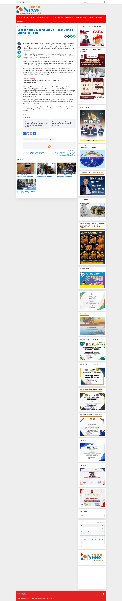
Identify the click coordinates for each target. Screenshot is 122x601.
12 (88, 534)
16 (102, 534)
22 (99, 537)
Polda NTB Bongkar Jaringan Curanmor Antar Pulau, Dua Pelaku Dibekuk (45, 175)
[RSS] (49, 146)
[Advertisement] (93, 577)
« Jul (81, 546)
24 (81, 540)
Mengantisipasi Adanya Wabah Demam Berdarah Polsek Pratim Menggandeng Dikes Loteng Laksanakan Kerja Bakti (64, 153)
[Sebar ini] (65, 36)
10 (81, 534)
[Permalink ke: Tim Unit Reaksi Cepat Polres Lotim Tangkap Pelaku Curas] (26, 168)
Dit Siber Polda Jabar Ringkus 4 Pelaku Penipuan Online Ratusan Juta (26, 192)
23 (102, 537)
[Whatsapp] (74, 36)
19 (88, 537)
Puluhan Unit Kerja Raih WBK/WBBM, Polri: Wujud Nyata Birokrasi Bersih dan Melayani (34, 152)
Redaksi (52, 598)
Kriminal (19, 37)
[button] (104, 2)
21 (95, 537)
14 (95, 534)
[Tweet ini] (68, 36)
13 (92, 534)
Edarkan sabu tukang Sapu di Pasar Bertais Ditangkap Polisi (40, 139)
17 (81, 537)
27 (92, 540)
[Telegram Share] (71, 36)
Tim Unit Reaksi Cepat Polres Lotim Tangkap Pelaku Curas (25, 175)
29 (99, 540)
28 (95, 540)
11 (85, 534)
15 (99, 534)
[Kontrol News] (30, 9)
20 (92, 537)
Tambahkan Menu (35, 2)
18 (85, 537)
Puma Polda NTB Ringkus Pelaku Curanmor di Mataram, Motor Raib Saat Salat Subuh (66, 175)
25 (85, 540)
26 (88, 540)
